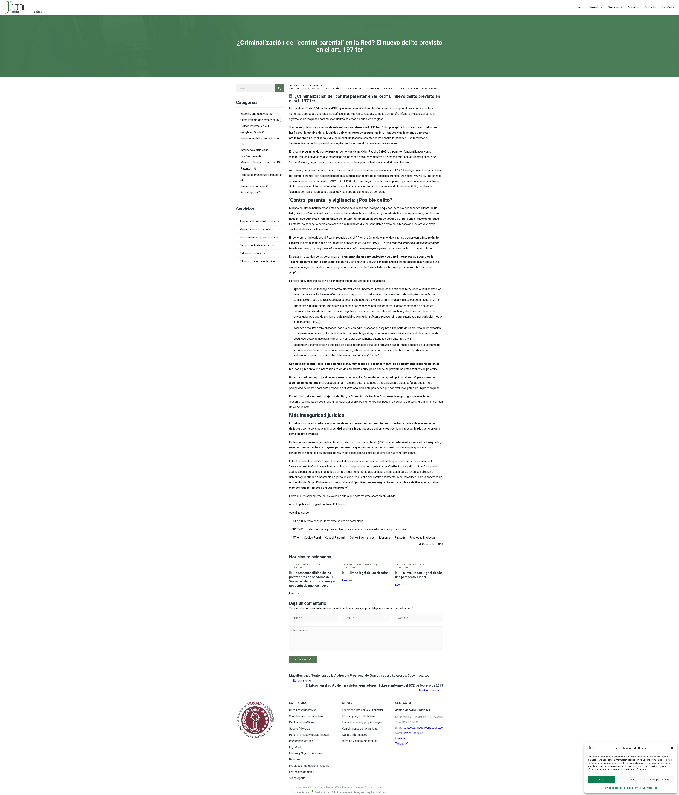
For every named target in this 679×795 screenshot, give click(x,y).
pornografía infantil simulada (402, 113)
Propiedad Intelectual (423, 537)
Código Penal (312, 537)
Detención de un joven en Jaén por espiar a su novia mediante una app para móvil (357, 529)
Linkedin (400, 738)
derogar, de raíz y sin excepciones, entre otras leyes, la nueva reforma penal (369, 452)
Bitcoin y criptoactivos (254, 113)
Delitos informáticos (332, 88)
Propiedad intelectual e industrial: (260, 221)
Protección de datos (253, 186)
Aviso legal (652, 788)
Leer (292, 593)
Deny (631, 779)
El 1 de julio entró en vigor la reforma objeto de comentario (328, 521)
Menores (384, 537)
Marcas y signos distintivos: (257, 229)
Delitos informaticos (362, 537)
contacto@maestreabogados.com (424, 727)
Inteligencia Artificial (253, 150)
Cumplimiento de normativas (304, 88)
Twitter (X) (401, 743)
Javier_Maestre (413, 733)
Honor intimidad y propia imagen (362, 88)
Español (667, 7)
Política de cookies (613, 788)
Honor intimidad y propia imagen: (260, 237)
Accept (601, 779)
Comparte (428, 544)
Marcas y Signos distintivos (257, 162)
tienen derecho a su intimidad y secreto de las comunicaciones (383, 213)
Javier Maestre (315, 85)
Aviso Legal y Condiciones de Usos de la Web (318, 787)
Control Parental (335, 537)
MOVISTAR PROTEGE (343, 181)
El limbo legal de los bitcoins (367, 573)
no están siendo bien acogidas (364, 119)
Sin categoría (248, 192)
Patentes (246, 168)
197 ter (295, 537)
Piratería (400, 537)
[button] (672, 748)
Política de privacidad (634, 788)
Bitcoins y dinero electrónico (257, 261)
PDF (335, 108)
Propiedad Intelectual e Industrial (399, 88)
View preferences (660, 779)
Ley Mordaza (248, 156)
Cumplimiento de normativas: (257, 245)
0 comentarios (429, 88)
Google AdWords (251, 132)
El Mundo (339, 504)
